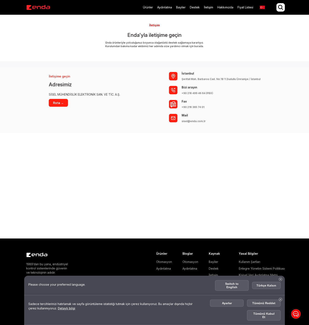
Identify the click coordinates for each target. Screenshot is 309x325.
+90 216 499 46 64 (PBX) (197, 93)
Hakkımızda (225, 7)
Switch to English (232, 285)
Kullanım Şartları (249, 262)
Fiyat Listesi (245, 7)
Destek (195, 7)
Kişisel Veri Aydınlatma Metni (258, 275)
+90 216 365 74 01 (193, 107)
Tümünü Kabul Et (264, 315)
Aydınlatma (164, 7)
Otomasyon (164, 262)
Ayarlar (227, 303)
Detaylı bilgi (77, 308)
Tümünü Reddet (263, 303)
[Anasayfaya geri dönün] (38, 7)
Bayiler (181, 7)
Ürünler (148, 7)
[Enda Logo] (34, 255)
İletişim (208, 7)
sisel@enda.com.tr (194, 121)
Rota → (58, 103)
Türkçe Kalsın (266, 285)
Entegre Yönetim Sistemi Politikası (262, 268)
